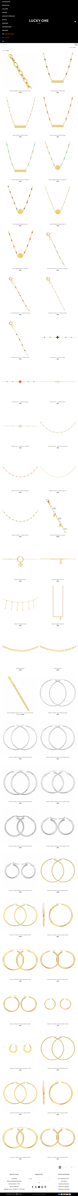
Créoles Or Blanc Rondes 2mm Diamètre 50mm (20, 757)
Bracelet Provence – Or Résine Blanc (58, 313)
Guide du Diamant (64, 1184)
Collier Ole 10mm (20, 668)
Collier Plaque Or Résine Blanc (20, 135)
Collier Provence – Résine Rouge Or (20, 490)
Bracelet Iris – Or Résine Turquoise (20, 446)
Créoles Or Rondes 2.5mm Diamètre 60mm (57, 890)
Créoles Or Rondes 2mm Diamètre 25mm (58, 1157)
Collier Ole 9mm (58, 668)
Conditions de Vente (63, 1189)
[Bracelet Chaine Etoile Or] (58, 542)
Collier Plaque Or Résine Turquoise (20, 179)
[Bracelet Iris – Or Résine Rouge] (20, 364)
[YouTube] (39, 1187)
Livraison (14, 1178)
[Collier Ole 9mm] (58, 631)
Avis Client (64, 1181)
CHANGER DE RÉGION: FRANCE (14, 1194)
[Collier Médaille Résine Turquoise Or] (58, 142)
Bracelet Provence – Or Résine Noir (20, 357)
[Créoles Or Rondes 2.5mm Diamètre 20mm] (20, 986)
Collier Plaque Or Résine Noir (58, 90)
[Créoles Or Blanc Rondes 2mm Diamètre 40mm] (58, 720)
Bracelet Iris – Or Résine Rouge (20, 401)
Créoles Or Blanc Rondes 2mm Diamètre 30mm (20, 801)
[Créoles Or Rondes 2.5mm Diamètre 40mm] (58, 897)
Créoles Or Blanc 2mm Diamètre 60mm (57, 712)
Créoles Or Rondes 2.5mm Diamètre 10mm (20, 1068)
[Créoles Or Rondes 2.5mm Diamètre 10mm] (20, 1031)
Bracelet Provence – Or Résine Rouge (20, 313)
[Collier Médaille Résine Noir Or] (20, 187)
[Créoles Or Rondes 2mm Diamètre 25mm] (58, 1120)
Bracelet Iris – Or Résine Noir (57, 357)
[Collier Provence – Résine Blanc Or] (58, 453)
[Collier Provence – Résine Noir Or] (20, 498)
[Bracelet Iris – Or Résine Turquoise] (20, 409)
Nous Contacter (14, 1186)
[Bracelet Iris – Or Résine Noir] (58, 320)
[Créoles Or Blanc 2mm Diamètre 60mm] (58, 675)
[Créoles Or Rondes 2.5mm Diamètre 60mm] (58, 853)
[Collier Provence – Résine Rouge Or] (20, 453)
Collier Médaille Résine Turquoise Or (58, 179)
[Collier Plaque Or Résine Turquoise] (20, 142)
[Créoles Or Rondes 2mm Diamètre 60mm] (58, 1031)
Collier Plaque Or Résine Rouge (58, 135)
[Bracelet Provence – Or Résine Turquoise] (58, 231)
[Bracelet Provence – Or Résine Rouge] (20, 275)
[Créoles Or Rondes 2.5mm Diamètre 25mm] (58, 942)
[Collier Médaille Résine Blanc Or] (58, 187)
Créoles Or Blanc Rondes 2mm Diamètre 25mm (57, 801)
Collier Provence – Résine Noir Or (20, 535)
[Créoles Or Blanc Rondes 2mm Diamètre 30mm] (20, 764)
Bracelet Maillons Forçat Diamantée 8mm (20, 90)
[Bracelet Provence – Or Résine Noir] (20, 320)
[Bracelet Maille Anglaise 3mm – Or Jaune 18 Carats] (20, 675)
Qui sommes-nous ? (63, 1178)
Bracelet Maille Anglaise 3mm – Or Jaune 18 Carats (20, 712)
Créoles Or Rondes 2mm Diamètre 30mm (20, 1157)
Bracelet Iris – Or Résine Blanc (58, 401)
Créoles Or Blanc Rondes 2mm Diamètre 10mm (20, 890)
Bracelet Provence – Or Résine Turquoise (57, 268)
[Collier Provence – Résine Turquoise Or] (58, 409)
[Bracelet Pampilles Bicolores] (58, 498)
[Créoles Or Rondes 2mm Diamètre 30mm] (20, 1120)
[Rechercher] (76, 44)
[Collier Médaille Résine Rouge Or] (20, 231)
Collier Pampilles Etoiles (20, 624)
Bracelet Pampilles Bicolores (58, 535)
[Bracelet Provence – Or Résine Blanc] (58, 275)
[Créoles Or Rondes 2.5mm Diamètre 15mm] (58, 986)
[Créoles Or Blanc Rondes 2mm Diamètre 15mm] (58, 809)
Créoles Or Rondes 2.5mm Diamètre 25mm (57, 979)
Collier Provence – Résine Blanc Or (57, 490)
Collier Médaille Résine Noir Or (20, 224)
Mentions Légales (64, 1186)
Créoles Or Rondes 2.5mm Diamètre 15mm (57, 1023)
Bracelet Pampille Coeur (20, 579)
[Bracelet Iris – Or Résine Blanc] (58, 364)
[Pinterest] (45, 1187)
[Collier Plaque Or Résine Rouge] (58, 98)
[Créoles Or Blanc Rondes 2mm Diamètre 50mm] (20, 720)
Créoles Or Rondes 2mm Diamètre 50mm (20, 1112)
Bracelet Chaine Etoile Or (57, 579)
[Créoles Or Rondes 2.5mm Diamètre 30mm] (20, 942)
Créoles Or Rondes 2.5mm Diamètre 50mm (20, 934)
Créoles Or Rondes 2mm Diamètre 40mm (58, 1112)
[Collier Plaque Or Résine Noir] (58, 53)
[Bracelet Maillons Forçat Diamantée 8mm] (20, 53)
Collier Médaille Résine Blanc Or (58, 224)
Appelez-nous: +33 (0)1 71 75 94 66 (14, 1189)
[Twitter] (36, 1187)
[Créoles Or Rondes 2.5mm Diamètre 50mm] (20, 897)
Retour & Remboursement (14, 1181)
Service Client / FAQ (14, 1184)
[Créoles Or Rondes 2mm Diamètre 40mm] (58, 1075)
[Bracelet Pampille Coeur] (20, 542)
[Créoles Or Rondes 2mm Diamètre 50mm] (20, 1075)
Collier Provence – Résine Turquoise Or (58, 446)
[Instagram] (42, 1187)
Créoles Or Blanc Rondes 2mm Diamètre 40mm (57, 757)
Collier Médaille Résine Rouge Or (20, 268)
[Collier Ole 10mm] (20, 631)
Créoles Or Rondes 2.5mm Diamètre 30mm (20, 979)
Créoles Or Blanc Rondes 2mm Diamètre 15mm (57, 846)
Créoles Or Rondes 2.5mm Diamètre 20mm (20, 1023)
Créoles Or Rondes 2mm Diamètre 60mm (58, 1068)
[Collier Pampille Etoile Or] (58, 586)
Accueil (3, 50)
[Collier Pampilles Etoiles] (20, 586)
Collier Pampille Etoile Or (58, 624)
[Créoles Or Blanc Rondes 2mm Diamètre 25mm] (58, 764)
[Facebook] (33, 1187)
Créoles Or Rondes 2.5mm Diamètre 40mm (57, 935)
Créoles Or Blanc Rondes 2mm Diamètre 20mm (20, 846)
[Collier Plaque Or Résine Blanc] (20, 98)
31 (71, 1167)
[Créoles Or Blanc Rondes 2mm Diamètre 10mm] (20, 853)
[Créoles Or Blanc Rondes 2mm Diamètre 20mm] (20, 809)
